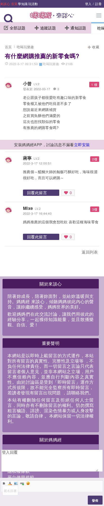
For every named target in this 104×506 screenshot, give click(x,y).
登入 (88, 3)
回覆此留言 (37, 192)
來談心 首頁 (8, 3)
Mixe (28, 208)
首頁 (8, 46)
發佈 (95, 500)
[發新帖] (15, 253)
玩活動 (33, 3)
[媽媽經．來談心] (52, 18)
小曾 (27, 83)
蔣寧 (27, 158)
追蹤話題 (48, 28)
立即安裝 (82, 144)
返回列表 (90, 252)
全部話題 (18, 28)
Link (22, 483)
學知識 (23, 3)
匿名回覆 (10, 490)
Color (9, 483)
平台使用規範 (20, 477)
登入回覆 (10, 452)
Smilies (28, 483)
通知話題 (78, 28)
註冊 (98, 3)
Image (16, 483)
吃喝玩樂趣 (25, 46)
